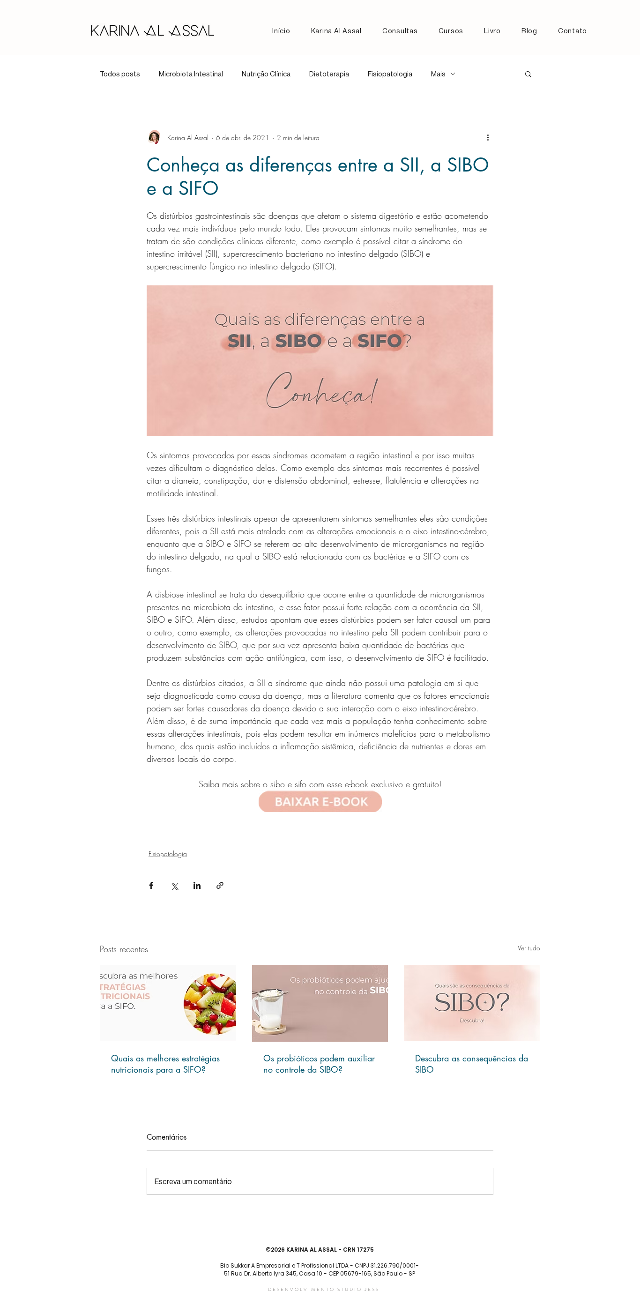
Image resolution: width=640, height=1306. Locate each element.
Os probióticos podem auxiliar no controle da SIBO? (319, 1063)
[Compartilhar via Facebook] (151, 885)
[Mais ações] (487, 137)
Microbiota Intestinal (191, 73)
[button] (528, 73)
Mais (438, 73)
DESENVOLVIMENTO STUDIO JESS (324, 1289)
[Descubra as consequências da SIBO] (472, 1003)
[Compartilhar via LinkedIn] (197, 885)
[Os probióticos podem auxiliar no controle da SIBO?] (320, 1003)
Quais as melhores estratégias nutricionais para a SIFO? (165, 1063)
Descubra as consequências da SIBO (471, 1063)
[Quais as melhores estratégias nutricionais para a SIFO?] (168, 1003)
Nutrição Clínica (266, 73)
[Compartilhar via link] (220, 885)
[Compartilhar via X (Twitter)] (174, 885)
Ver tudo (529, 947)
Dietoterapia (329, 73)
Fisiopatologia (390, 73)
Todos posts (120, 73)
